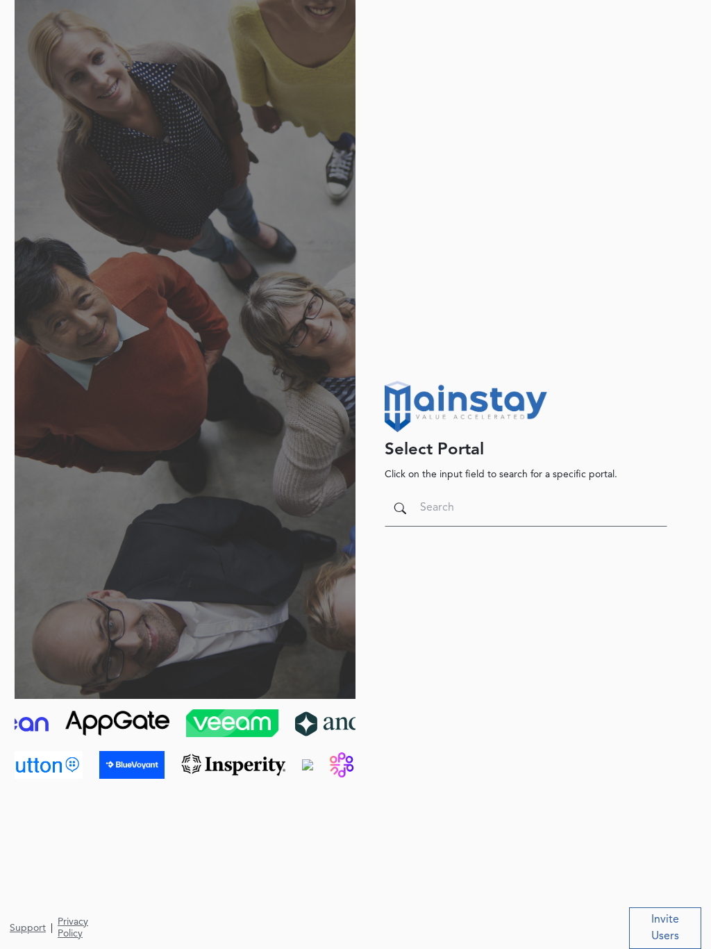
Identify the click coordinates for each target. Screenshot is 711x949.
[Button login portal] (119, 764)
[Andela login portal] (268, 722)
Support (28, 928)
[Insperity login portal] (311, 764)
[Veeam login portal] (157, 722)
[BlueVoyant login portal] (210, 764)
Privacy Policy (73, 928)
